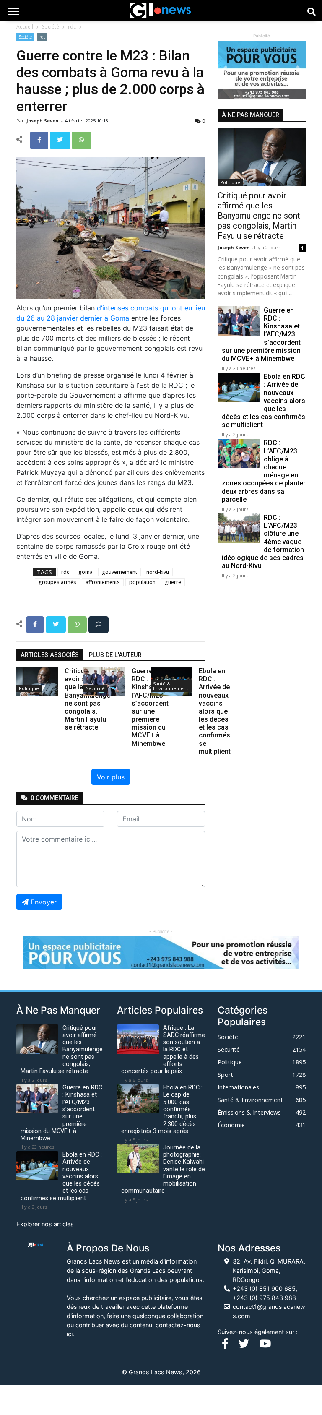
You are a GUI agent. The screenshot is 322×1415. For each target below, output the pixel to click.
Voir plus (111, 777)
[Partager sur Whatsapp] (81, 139)
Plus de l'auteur (115, 655)
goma (85, 572)
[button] (224, 70)
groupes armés (57, 582)
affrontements (103, 582)
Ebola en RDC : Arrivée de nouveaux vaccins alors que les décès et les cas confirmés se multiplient (263, 401)
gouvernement (119, 572)
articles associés (50, 655)
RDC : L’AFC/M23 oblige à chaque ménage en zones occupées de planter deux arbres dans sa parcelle (264, 471)
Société (50, 26)
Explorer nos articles (45, 1223)
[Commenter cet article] (98, 623)
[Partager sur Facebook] (40, 139)
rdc (72, 26)
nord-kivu (157, 572)
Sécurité (95, 688)
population (142, 582)
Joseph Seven (43, 120)
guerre (173, 582)
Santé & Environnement (170, 685)
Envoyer (44, 902)
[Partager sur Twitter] (61, 139)
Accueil (24, 26)
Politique (29, 688)
